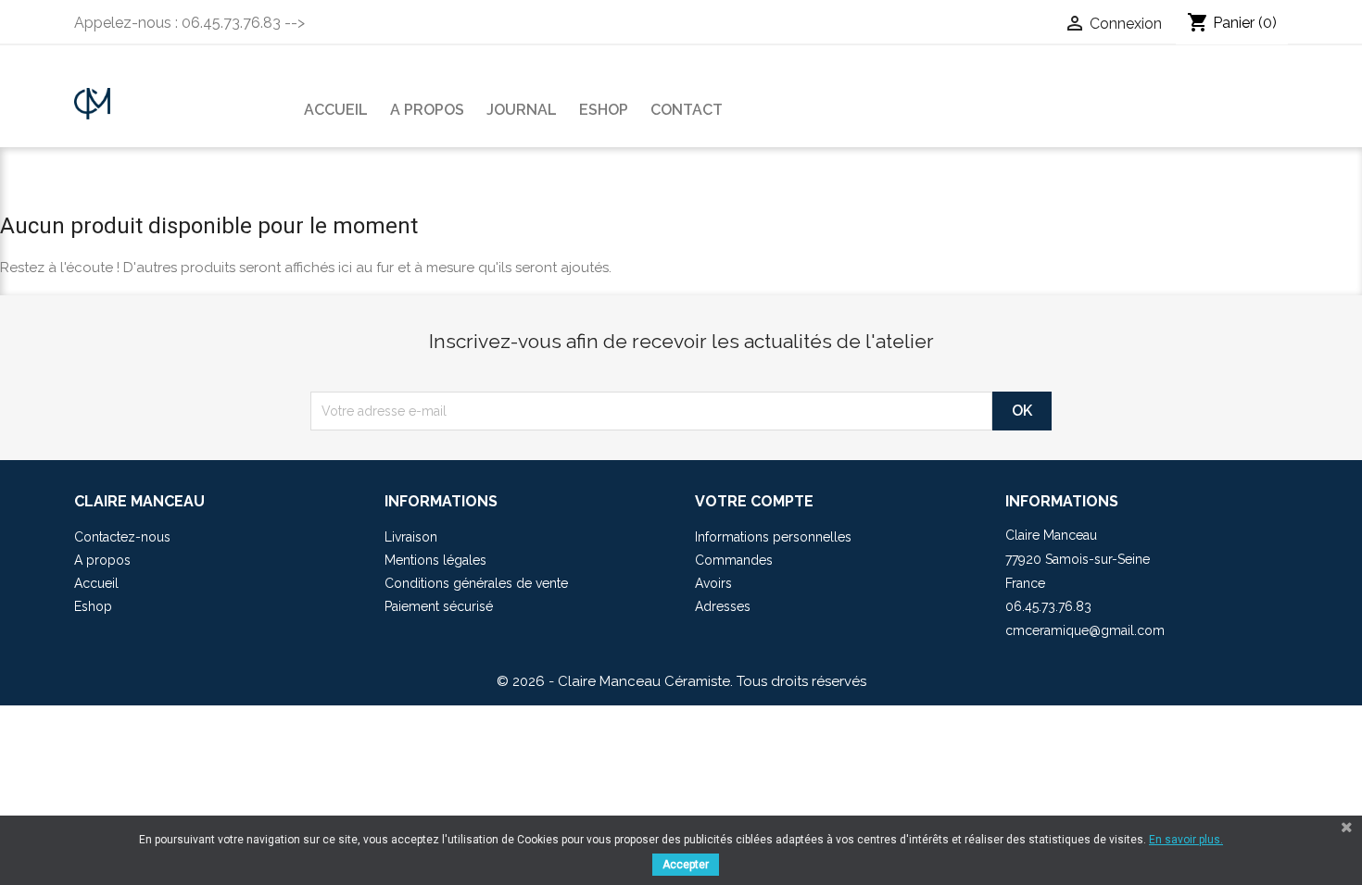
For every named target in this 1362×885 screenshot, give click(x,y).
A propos (427, 109)
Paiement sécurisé (439, 606)
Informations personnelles (773, 537)
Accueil (336, 109)
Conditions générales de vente (476, 583)
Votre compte (754, 501)
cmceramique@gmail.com (1085, 630)
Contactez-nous (122, 537)
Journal (521, 109)
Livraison (411, 537)
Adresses (722, 606)
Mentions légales (435, 560)
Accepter (685, 864)
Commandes (734, 560)
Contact (686, 109)
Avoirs (713, 583)
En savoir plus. (1186, 839)
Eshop (603, 109)
